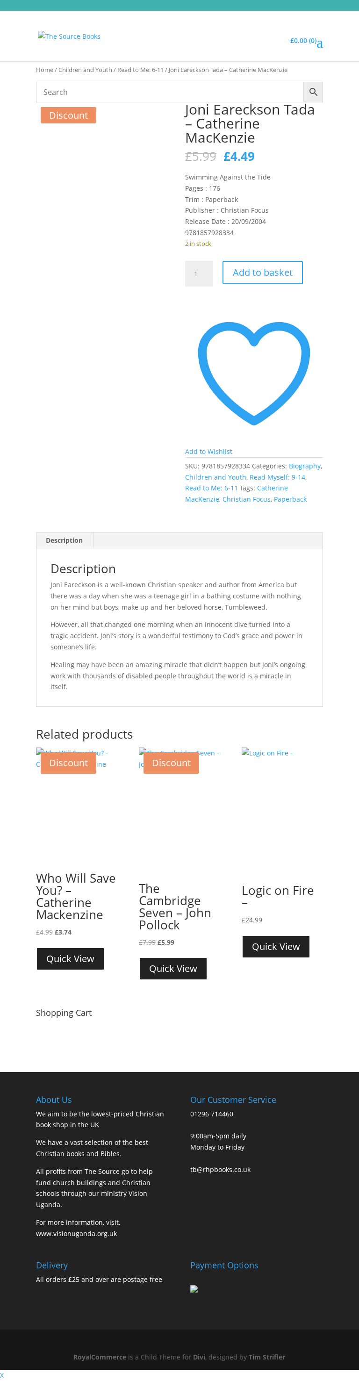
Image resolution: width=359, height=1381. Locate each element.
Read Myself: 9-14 (277, 477)
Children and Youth (85, 69)
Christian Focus (247, 499)
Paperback (290, 499)
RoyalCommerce (99, 1356)
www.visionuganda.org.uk (76, 1233)
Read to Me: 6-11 (140, 69)
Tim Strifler (267, 1356)
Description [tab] (64, 540)
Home (44, 69)
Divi (199, 1356)
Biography (305, 465)
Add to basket (263, 272)
